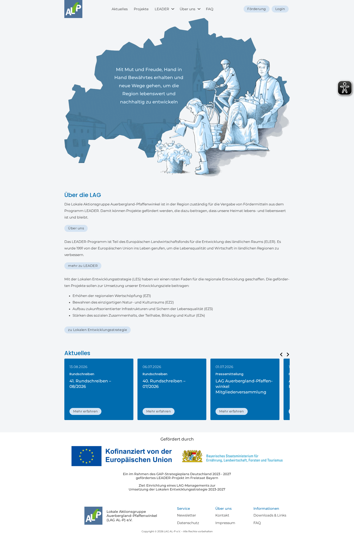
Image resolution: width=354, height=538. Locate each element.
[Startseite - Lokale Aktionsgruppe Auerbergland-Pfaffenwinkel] (73, 9)
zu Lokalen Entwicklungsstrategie (97, 330)
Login (280, 9)
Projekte (141, 9)
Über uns (187, 9)
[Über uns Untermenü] (199, 9)
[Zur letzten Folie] (281, 354)
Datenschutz (188, 523)
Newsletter (186, 515)
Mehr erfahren (85, 411)
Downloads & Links (269, 515)
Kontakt (222, 515)
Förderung (256, 9)
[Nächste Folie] (288, 354)
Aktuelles (120, 9)
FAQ (209, 9)
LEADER (162, 9)
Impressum (225, 523)
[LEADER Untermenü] (173, 9)
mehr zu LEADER (83, 266)
